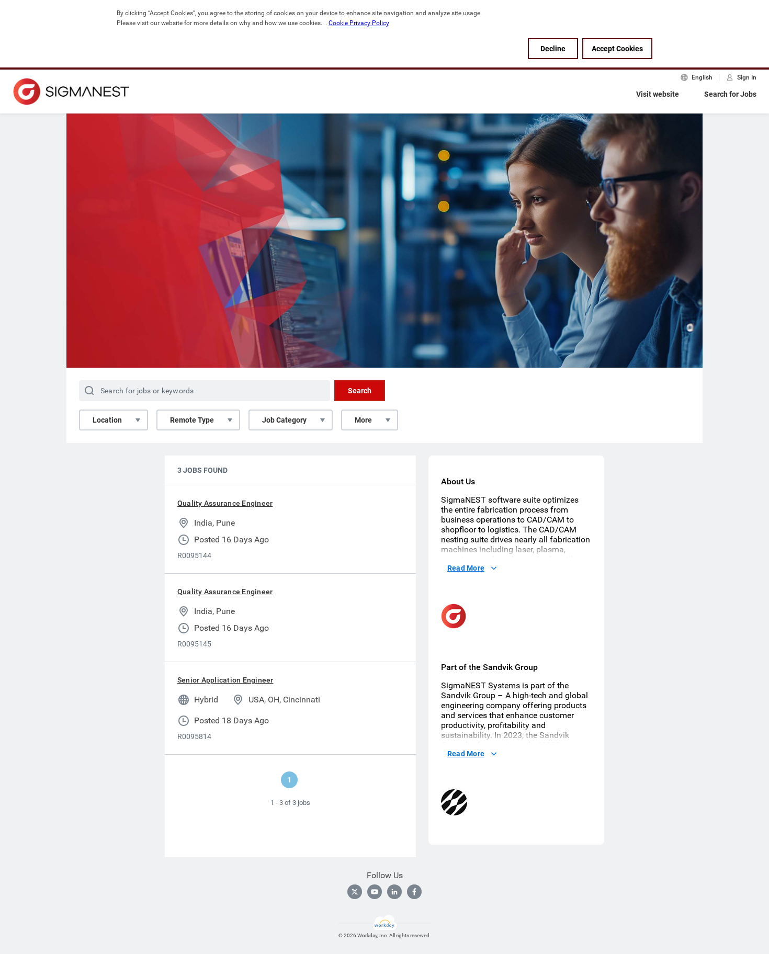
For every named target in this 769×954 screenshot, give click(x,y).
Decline (553, 48)
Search (359, 391)
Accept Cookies (617, 48)
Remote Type (192, 420)
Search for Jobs (730, 94)
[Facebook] (414, 891)
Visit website (657, 94)
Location (107, 420)
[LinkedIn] (394, 891)
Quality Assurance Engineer (225, 503)
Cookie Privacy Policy (359, 23)
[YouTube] (374, 891)
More (363, 420)
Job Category (284, 420)
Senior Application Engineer (225, 680)
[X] (354, 891)
